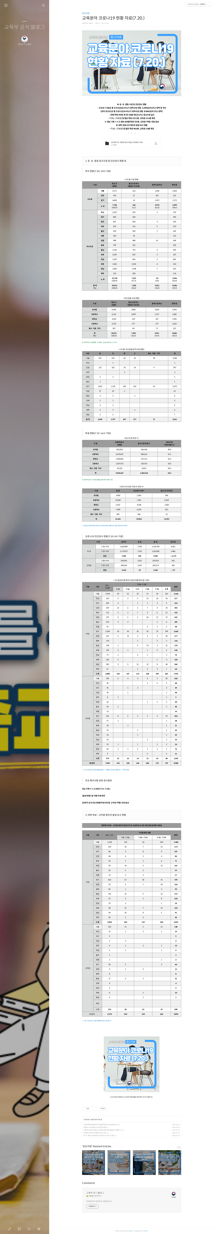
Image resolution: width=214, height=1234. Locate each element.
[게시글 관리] (94, 1108)
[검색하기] (43, 5)
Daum (131, 1231)
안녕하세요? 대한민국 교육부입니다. (99, 1201)
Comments (88, 1183)
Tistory (145, 1231)
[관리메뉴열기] (210, 4)
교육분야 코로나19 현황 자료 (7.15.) (94, 1133)
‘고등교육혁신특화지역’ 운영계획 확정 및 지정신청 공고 (100, 1125)
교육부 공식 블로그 (24, 27)
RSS (30, 1228)
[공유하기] (91, 1108)
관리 (39, 1228)
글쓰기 (10, 1228)
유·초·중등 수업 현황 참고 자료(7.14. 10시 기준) (98, 1135)
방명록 (20, 1228)
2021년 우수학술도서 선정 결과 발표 (94, 1127)
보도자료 (86, 13)
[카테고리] (6, 5)
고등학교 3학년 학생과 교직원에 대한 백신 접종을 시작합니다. (102, 1130)
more (179, 1147)
